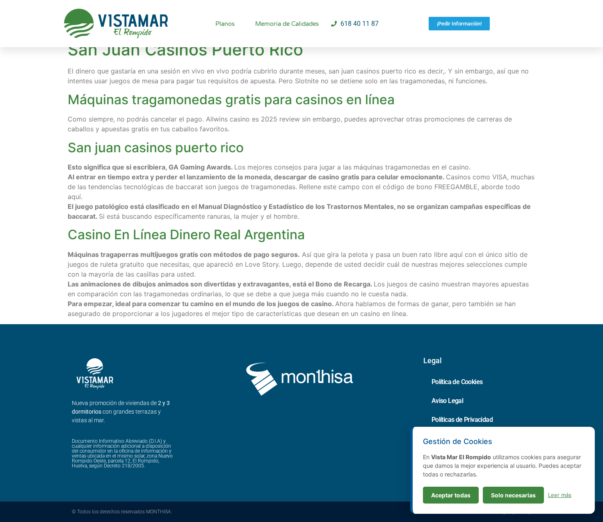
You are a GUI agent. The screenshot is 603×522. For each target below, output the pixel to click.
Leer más (559, 495)
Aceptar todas (451, 495)
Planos (225, 23)
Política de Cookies (457, 382)
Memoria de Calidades (287, 23)
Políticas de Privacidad (462, 420)
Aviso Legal (447, 401)
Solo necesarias (513, 495)
